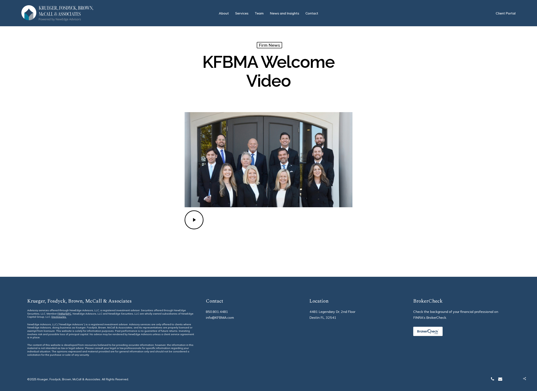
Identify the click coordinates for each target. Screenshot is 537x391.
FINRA (61, 313)
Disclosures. (58, 316)
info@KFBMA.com (220, 317)
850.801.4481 (217, 312)
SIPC (68, 313)
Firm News (269, 45)
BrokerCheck (436, 317)
